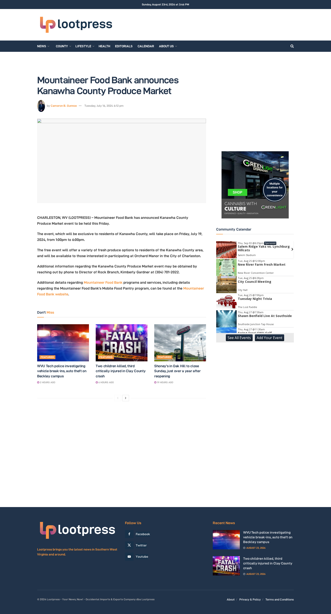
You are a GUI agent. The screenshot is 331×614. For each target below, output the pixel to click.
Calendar (146, 46)
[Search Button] (292, 46)
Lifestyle (83, 46)
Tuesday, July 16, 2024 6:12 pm (104, 105)
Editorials (124, 46)
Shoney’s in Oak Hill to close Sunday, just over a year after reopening (177, 371)
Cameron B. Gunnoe (64, 105)
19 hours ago (164, 382)
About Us (166, 46)
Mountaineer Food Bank (103, 282)
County (62, 46)
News (41, 46)
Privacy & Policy (250, 599)
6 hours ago (106, 382)
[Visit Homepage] (76, 25)
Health (104, 46)
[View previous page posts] (117, 398)
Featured (47, 357)
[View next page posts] (125, 398)
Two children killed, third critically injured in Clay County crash (120, 371)
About (231, 599)
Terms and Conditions (279, 599)
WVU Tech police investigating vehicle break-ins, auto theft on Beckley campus (61, 371)
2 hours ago (47, 382)
